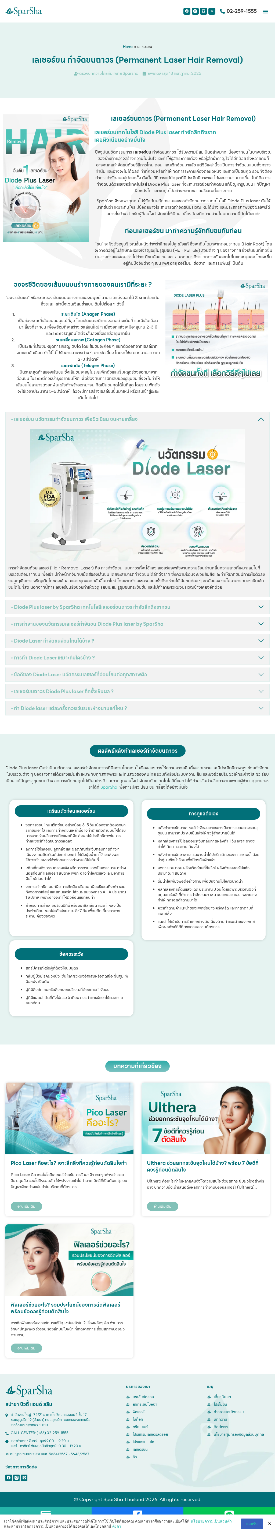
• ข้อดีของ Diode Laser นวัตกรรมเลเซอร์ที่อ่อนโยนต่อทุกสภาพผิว (79, 674)
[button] (265, 11)
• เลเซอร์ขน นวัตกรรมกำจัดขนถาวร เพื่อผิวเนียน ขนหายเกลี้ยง (74, 419)
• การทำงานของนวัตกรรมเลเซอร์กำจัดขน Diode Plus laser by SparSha (87, 624)
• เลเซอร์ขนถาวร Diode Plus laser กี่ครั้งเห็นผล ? (62, 691)
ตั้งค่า (116, 1526)
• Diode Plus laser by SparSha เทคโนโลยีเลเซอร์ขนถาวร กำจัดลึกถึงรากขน (91, 607)
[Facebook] (186, 11)
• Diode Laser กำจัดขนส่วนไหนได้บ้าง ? (52, 641)
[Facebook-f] (8, 1478)
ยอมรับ (252, 1523)
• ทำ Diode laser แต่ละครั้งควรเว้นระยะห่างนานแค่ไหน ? (69, 708)
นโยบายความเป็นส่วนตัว (211, 1521)
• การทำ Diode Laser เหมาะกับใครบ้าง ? (53, 658)
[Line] (203, 11)
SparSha (108, 787)
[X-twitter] (211, 11)
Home (128, 47)
